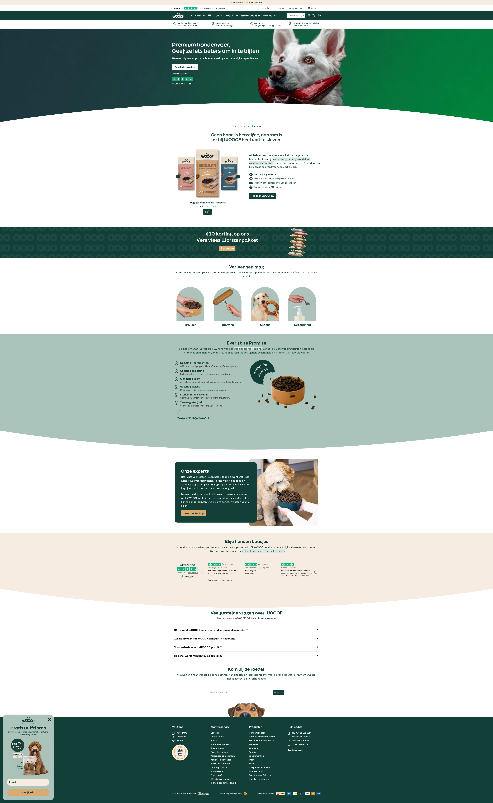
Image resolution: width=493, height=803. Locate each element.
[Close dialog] (49, 719)
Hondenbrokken (257, 732)
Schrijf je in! (28, 792)
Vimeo (180, 740)
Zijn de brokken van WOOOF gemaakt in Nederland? (205, 638)
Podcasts (215, 740)
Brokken (191, 325)
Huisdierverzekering (259, 779)
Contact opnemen (301, 740)
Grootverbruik (256, 771)
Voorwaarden (217, 771)
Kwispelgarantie (219, 767)
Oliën (251, 759)
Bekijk (208, 186)
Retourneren (217, 748)
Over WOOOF (217, 736)
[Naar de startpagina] (178, 15)
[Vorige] (178, 177)
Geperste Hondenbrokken (262, 736)
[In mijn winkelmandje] (207, 212)
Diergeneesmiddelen (259, 767)
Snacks (265, 325)
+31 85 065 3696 (303, 732)
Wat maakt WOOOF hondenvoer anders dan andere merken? (211, 630)
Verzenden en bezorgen (223, 755)
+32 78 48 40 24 (302, 736)
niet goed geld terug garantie (267, 24)
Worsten (228, 325)
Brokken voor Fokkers (260, 775)
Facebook (181, 736)
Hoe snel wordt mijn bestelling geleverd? (198, 655)
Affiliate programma (221, 779)
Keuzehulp (266, 8)
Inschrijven (278, 692)
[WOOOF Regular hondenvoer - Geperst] (208, 173)
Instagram (182, 732)
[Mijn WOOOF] (309, 15)
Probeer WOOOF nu (263, 195)
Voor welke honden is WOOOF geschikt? (198, 647)
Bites (251, 763)
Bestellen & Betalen (220, 763)
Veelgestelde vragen (221, 759)
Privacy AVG (216, 775)
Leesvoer (280, 8)
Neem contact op (193, 513)
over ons (264, 618)
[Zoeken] (302, 15)
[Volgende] (238, 177)
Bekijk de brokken (184, 67)
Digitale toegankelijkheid (223, 782)
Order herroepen (219, 752)
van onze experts (305, 24)
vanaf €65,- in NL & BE (187, 24)
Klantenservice (295, 8)
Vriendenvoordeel (220, 744)
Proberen (254, 744)
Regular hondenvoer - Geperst (208, 202)
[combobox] (293, 15)
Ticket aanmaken (300, 744)
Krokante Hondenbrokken (262, 740)
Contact (215, 732)
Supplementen (256, 755)
